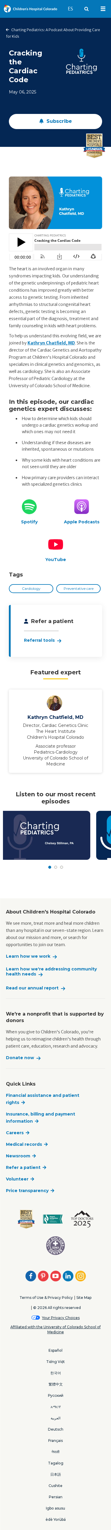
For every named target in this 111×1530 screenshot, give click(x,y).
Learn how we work (28, 956)
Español (55, 1350)
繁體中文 (56, 1384)
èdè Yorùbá (56, 1519)
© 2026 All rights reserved (57, 1307)
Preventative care (79, 588)
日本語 (55, 1474)
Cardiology (31, 588)
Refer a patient (23, 1167)
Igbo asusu (55, 1508)
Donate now (20, 1057)
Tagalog (55, 1463)
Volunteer (17, 1179)
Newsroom (18, 1156)
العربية (55, 1418)
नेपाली (55, 1452)
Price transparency (27, 1190)
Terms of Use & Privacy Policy (46, 1297)
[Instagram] (80, 1276)
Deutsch (55, 1429)
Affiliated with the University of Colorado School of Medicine (55, 1329)
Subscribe (58, 121)
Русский (55, 1395)
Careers (15, 1132)
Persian (55, 1497)
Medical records (24, 1144)
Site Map (83, 1297)
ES (73, 9)
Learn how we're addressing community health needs (51, 972)
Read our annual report (32, 988)
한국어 (55, 1373)
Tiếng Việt (55, 1361)
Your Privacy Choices (61, 1317)
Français (55, 1440)
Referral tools (39, 640)
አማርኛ (56, 1407)
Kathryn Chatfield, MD (51, 343)
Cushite (55, 1485)
